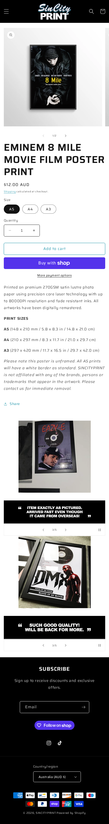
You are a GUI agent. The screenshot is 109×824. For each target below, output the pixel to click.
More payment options (54, 275)
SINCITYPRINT (46, 813)
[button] (6, 11)
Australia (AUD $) (52, 777)
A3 (48, 209)
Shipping (10, 191)
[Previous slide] (43, 529)
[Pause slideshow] (99, 529)
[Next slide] (65, 529)
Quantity (11, 220)
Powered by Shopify (71, 813)
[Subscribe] (83, 707)
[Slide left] (43, 135)
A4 (30, 209)
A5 (11, 209)
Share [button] (15, 404)
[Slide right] (65, 135)
